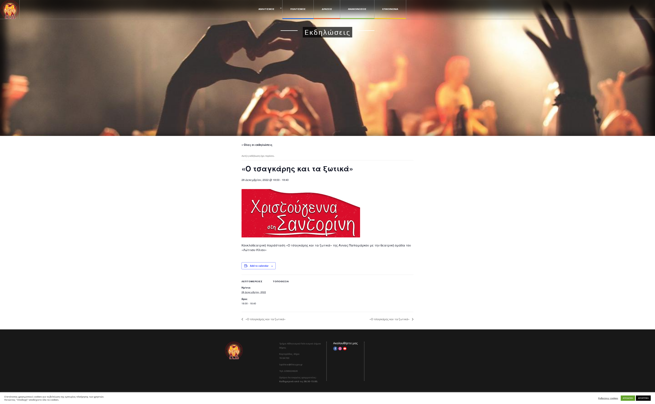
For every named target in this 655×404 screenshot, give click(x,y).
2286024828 (291, 371)
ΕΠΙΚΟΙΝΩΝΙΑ (390, 9)
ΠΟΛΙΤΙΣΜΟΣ (298, 9)
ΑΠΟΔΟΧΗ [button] (628, 398)
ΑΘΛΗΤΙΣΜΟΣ (266, 9)
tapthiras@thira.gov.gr (291, 364)
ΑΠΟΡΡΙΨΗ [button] (643, 398)
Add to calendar (259, 265)
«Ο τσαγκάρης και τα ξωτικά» (265, 319)
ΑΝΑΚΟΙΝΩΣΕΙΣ (357, 9)
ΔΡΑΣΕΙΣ (327, 9)
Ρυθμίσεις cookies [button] (608, 398)
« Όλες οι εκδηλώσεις (257, 145)
